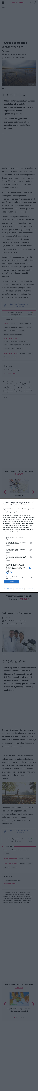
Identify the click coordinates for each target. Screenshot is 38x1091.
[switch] (30, 543)
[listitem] (19, 538)
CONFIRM (11, 581)
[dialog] (19, 546)
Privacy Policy (30, 589)
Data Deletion (7, 589)
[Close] (34, 502)
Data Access (19, 589)
